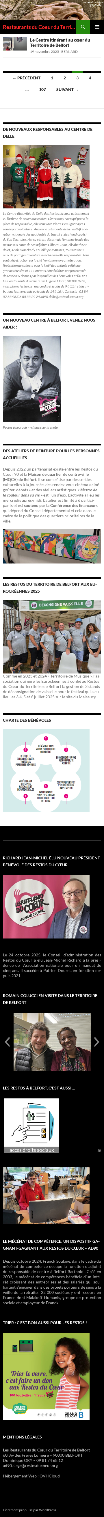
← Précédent (26, 77)
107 (42, 89)
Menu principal (97, 27)
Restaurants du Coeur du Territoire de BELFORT (39, 27)
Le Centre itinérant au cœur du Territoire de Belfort (60, 42)
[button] (7, 1042)
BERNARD (69, 51)
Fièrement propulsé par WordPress (29, 1510)
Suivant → (67, 89)
